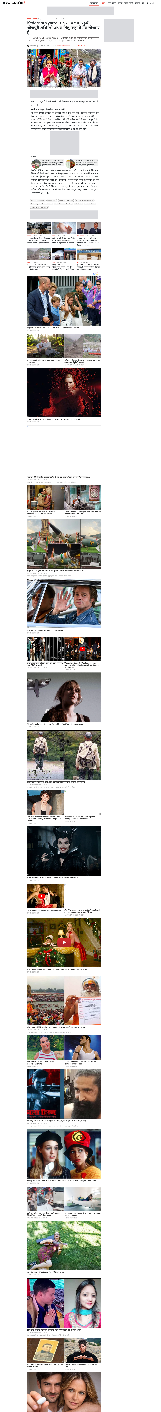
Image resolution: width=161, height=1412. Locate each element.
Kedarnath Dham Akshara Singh (84, 200)
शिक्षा (78, 262)
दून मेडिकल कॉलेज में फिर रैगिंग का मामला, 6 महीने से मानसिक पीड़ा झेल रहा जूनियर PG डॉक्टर (88, 266)
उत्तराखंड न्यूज (94, 3)
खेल (143, 3)
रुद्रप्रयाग (35, 19)
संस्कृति (59, 46)
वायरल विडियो (128, 3)
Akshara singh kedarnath (78, 46)
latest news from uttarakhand (39, 207)
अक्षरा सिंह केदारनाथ (52, 200)
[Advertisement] (80, 11)
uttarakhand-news (90, 204)
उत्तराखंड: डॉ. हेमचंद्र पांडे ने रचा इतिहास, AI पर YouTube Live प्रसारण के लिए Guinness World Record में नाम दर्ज (88, 241)
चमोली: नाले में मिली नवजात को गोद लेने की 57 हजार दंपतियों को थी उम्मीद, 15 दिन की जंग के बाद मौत (63, 240)
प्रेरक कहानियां (80, 236)
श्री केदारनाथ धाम (65, 46)
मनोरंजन (137, 3)
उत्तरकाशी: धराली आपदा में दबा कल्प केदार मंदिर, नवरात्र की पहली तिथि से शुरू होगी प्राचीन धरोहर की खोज (52, 163)
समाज (53, 236)
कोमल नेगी (33, 46)
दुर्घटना (28, 262)
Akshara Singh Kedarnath (66, 200)
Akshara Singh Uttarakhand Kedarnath (41, 204)
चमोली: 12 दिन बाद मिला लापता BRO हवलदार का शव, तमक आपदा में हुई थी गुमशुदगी (38, 266)
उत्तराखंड (29, 19)
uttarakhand (78, 204)
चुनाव (103, 3)
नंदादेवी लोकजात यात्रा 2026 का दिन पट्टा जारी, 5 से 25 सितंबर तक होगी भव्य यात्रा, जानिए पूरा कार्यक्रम (87, 163)
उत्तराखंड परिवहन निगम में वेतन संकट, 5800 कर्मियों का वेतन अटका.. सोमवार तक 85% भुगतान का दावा (39, 240)
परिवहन (29, 236)
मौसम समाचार (112, 3)
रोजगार (120, 3)
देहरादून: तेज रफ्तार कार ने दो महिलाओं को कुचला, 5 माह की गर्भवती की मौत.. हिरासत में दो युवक (63, 266)
